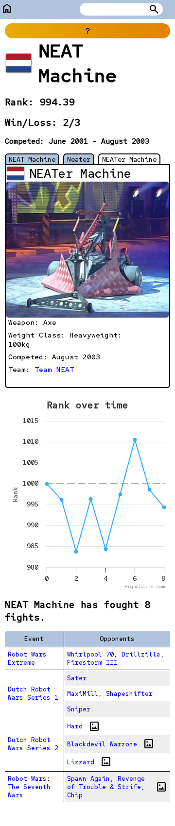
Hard (83, 726)
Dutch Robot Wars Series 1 (33, 693)
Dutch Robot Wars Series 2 (33, 744)
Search (154, 9)
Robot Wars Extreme (27, 658)
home (7, 8)
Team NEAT (54, 369)
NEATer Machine (129, 159)
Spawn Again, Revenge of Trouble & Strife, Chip (117, 787)
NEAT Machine (32, 159)
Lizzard (89, 762)
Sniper (78, 709)
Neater (78, 159)
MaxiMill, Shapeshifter (110, 694)
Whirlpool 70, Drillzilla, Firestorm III (115, 658)
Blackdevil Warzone (111, 744)
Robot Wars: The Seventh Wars (29, 787)
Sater (77, 678)
